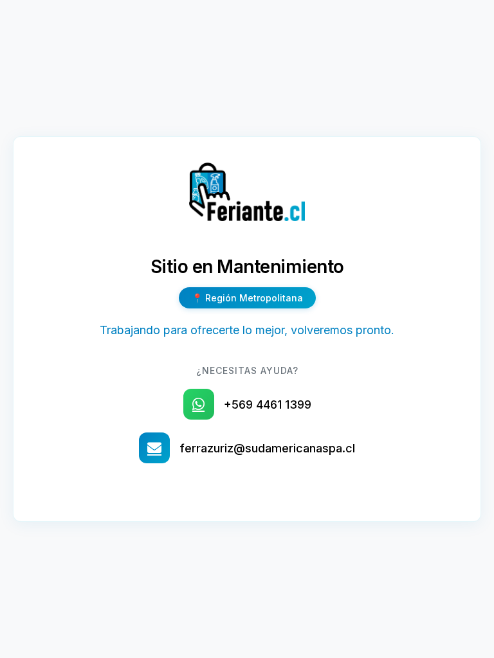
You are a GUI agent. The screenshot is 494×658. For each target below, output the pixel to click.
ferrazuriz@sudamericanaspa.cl (267, 448)
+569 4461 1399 (267, 404)
